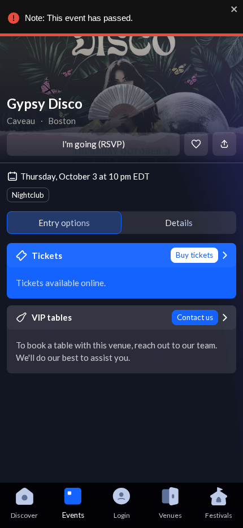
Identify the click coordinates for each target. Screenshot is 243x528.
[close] (234, 9)
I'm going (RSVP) (93, 144)
